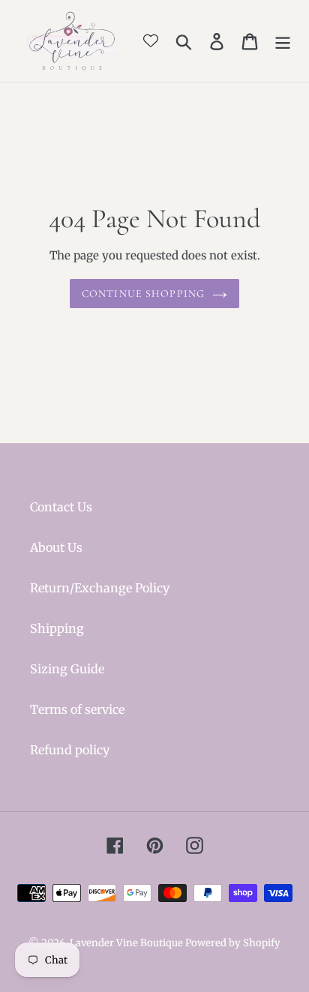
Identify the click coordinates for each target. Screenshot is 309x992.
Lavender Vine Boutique (127, 943)
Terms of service (77, 709)
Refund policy (70, 749)
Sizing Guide (67, 668)
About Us (56, 547)
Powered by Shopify (232, 943)
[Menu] (282, 41)
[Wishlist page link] (150, 40)
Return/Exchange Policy (100, 587)
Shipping (57, 628)
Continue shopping (143, 293)
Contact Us (61, 506)
